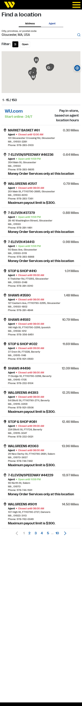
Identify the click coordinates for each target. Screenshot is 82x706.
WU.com (14, 111)
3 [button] (36, 533)
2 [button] (29, 533)
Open (25, 44)
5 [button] (48, 533)
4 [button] (42, 533)
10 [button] (57, 533)
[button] (64, 533)
